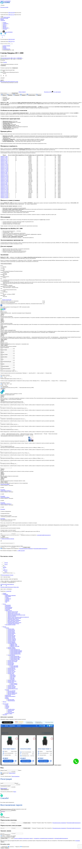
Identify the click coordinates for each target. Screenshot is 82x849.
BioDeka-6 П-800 (4, 173)
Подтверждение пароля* (5, 785)
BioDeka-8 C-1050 (4, 185)
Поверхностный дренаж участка (14, 618)
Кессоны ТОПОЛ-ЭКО (12, 693)
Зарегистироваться (15, 776)
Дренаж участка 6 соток (12, 612)
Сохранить (7, 847)
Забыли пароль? (12, 773)
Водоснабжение (8, 608)
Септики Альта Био (12, 638)
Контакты (5, 28)
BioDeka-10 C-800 (4, 193)
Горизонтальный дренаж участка (14, 622)
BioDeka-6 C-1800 (4, 180)
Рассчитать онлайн (4, 7)
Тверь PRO (12, 678)
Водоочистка (8, 606)
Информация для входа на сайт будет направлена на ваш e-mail (13, 809)
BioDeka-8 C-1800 (4, 190)
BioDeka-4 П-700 (4, 160)
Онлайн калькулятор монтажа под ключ (9, 81)
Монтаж (4, 26)
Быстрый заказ (15, 93)
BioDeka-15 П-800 (4, 197)
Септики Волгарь (11, 641)
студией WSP (8, 591)
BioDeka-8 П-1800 (4, 192)
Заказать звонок (6, 17)
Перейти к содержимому (5, 1)
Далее (2, 319)
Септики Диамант (11, 647)
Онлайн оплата (11, 710)
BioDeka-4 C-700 (4, 159)
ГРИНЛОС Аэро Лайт (14, 646)
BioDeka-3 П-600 (4, 157)
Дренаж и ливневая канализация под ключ (16, 614)
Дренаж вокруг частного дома (14, 613)
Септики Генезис (11, 631)
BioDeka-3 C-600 (4, 156)
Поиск (5, 571)
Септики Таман (11, 628)
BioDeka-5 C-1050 (4, 164)
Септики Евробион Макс (15, 652)
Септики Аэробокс (11, 640)
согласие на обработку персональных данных (23, 838)
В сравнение (3, 65)
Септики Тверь (11, 673)
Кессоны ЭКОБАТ (11, 694)
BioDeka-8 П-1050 (4, 186)
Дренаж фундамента (12, 615)
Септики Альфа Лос (12, 639)
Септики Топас (11, 682)
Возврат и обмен (8, 713)
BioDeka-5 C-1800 (4, 169)
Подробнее (2, 489)
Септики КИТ (11, 664)
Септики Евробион (12, 648)
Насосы (6, 697)
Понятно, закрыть (57, 765)
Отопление (7, 609)
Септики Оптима (11, 632)
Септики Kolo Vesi (11, 635)
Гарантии (7, 599)
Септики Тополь (11, 685)
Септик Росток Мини (4, 484)
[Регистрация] (2, 17)
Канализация (8, 605)
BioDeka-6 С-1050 (4, 175)
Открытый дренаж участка (13, 619)
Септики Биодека (11, 629)
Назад (2, 326)
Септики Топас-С (13, 683)
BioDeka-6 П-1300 (4, 178)
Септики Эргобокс (11, 687)
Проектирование (8, 607)
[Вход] (1, 17)
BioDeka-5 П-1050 (4, 165)
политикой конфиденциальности (44, 535)
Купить (2, 80)
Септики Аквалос (11, 637)
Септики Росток (11, 670)
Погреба (7, 698)
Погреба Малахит (11, 700)
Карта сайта (16, 587)
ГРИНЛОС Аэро (13, 645)
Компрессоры (8, 695)
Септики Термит (11, 679)
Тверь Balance (13, 675)
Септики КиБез (11, 663)
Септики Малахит (11, 668)
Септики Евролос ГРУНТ (15, 657)
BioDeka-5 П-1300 (4, 168)
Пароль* (16, 783)
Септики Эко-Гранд (12, 686)
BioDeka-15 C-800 (4, 196)
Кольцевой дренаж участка (13, 621)
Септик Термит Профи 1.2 (5, 490)
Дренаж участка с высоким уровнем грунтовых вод (18, 617)
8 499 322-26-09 (11, 12)
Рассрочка (10, 711)
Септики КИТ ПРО (14, 666)
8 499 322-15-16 (11, 14)
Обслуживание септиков (10, 624)
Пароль (19, 770)
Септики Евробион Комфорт (16, 651)
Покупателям (5, 27)
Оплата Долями (11, 712)
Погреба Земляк (11, 699)
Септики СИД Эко (11, 671)
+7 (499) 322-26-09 (21, 550)
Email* (1, 783)
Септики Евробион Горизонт (16, 650)
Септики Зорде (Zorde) (12, 661)
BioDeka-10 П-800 (4, 194)
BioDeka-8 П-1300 (4, 189)
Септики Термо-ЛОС (12, 681)
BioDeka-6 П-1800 (4, 181)
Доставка (7, 707)
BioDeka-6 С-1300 (4, 177)
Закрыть (2, 314)
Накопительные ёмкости (10, 696)
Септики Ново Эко (11, 669)
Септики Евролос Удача (12, 660)
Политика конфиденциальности (7, 587)
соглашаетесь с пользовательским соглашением (43, 838)
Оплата (6, 708)
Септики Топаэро (13, 684)
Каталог (4, 25)
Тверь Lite (12, 677)
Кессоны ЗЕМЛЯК (11, 690)
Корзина (4, 567)
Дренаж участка (8, 610)
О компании (5, 23)
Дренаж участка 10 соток (13, 611)
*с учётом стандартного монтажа (7, 538)
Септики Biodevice (11, 633)
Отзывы (7, 597)
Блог (6, 601)
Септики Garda (11, 634)
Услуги (4, 24)
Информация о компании (10, 595)
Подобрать (3, 388)
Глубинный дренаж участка (13, 623)
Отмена (2, 847)
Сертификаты (8, 598)
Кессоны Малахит (11, 691)
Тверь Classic (12, 676)
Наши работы (8, 596)
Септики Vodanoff (11, 636)
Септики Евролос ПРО (15, 658)
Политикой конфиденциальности (40, 548)
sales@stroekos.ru (10, 584)
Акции (6, 704)
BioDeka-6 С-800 (4, 172)
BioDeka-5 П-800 (4, 163)
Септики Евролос (11, 654)
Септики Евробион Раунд (15, 653)
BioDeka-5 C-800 (4, 161)
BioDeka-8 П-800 (4, 184)
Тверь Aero (12, 674)
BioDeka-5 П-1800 (4, 171)
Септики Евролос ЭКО (15, 659)
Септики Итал (11, 662)
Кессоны (7, 689)
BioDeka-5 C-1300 (4, 167)
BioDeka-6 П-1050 (4, 176)
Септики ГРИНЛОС (12, 643)
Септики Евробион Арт (15, 649)
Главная (4, 22)
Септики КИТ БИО (14, 665)
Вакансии (7, 600)
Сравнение (2, 20)
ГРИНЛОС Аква (13, 644)
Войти (14, 791)
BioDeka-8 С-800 (4, 182)
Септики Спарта (11, 672)
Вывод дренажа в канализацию (14, 620)
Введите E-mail (3, 770)
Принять (2, 841)
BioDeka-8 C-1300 (4, 188)
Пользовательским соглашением (26, 548)
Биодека (5, 62)
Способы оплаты (11, 709)
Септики (7, 627)
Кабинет (2, 19)
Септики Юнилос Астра (13, 688)
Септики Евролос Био (14, 656)
